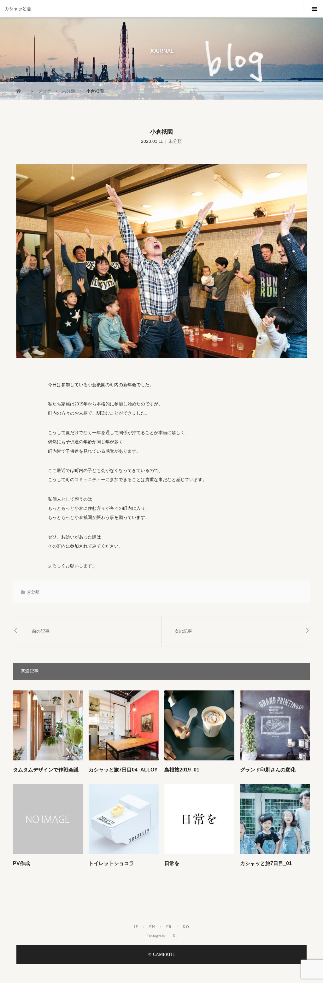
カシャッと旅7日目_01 (266, 863)
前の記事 (41, 631)
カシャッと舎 (18, 8)
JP (136, 927)
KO (186, 927)
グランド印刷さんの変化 (268, 769)
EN (152, 927)
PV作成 (21, 863)
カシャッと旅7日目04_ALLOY (123, 769)
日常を (171, 863)
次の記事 (183, 631)
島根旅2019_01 (181, 769)
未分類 (175, 141)
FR (169, 927)
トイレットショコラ (111, 863)
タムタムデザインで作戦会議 (46, 769)
